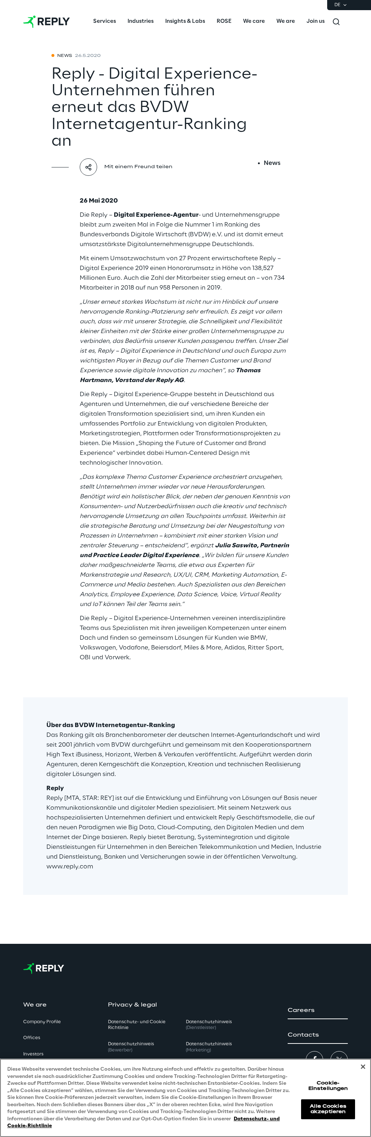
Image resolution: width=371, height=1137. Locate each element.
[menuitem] (104, 21)
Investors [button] (33, 1054)
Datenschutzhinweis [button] (131, 1047)
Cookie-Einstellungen (328, 1086)
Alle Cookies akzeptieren (328, 1109)
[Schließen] (363, 1067)
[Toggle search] (336, 21)
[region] (185, 1098)
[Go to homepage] (46, 21)
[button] (318, 1010)
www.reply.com (69, 866)
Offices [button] (31, 1038)
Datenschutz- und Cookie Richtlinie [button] (137, 1025)
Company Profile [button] (42, 1022)
